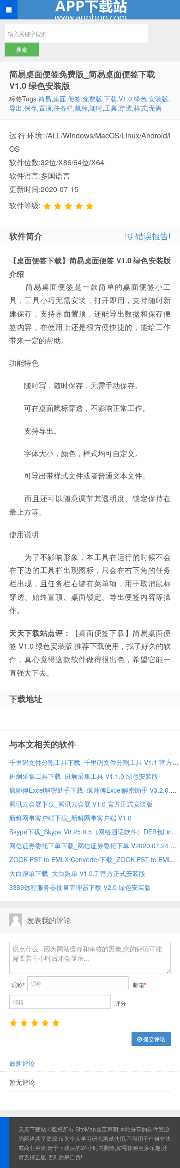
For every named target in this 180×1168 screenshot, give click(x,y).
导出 (15, 107)
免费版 (92, 98)
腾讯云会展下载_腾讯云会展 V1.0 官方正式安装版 (81, 803)
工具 (110, 107)
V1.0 (125, 98)
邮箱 (139, 984)
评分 (120, 1003)
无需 (155, 107)
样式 (140, 107)
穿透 (125, 107)
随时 (96, 107)
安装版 (158, 98)
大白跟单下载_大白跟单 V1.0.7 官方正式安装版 (77, 873)
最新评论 (22, 1063)
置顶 (45, 107)
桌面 (59, 98)
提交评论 (153, 1039)
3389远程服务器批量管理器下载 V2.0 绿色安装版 (80, 887)
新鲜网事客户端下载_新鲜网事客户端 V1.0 (70, 817)
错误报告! (152, 236)
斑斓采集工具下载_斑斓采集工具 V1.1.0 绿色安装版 (83, 776)
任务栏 (63, 107)
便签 (74, 98)
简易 (44, 98)
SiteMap (85, 1129)
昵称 (18, 984)
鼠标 (81, 107)
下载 (110, 98)
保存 (30, 107)
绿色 (140, 98)
